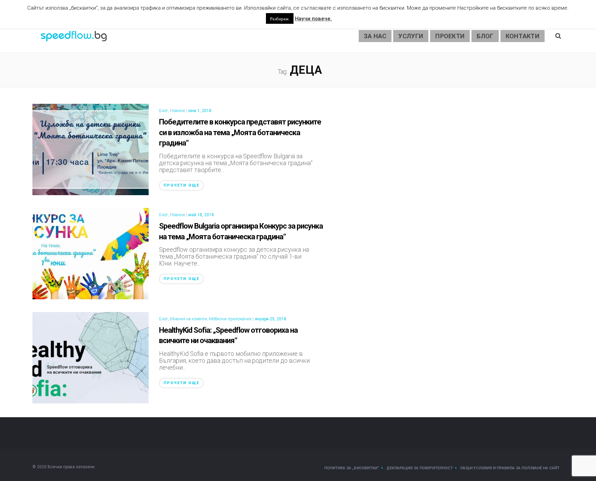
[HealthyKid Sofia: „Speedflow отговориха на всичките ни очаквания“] (90, 357)
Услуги (410, 36)
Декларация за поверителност (419, 468)
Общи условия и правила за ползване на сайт (509, 468)
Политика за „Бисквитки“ (351, 468)
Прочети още (181, 185)
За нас (375, 36)
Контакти (522, 36)
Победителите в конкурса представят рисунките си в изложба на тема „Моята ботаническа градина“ (240, 133)
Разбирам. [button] (279, 18)
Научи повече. (313, 19)
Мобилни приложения (230, 319)
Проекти (450, 36)
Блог (485, 36)
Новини (177, 110)
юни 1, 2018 (199, 110)
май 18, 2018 (201, 214)
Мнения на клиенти (188, 319)
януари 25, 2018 (270, 319)
